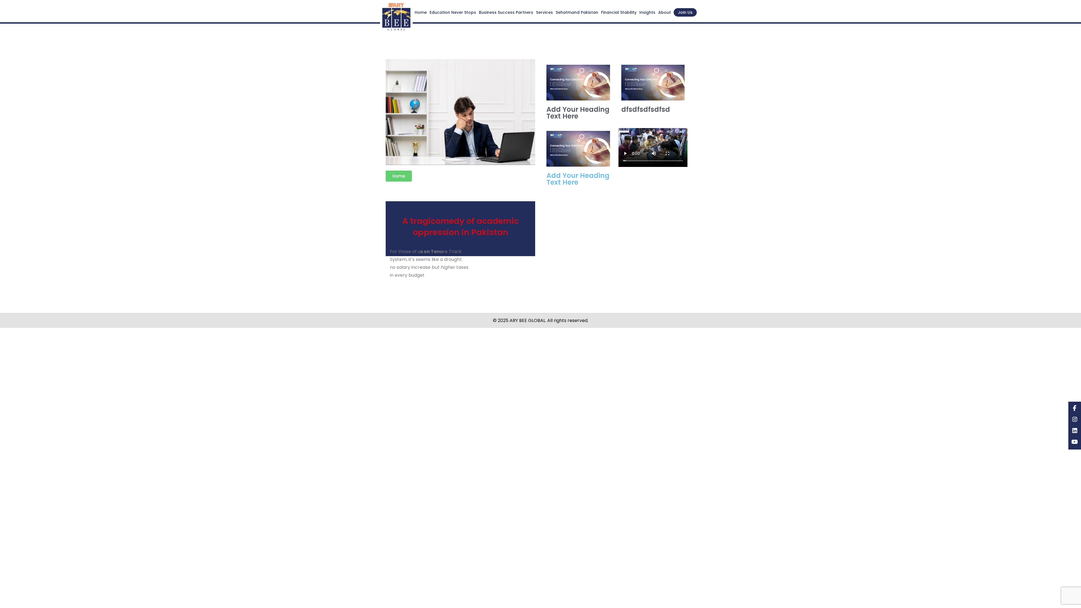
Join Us (685, 12)
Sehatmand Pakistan (577, 12)
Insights (647, 12)
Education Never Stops (453, 12)
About (664, 12)
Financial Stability (618, 12)
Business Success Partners (506, 12)
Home (421, 12)
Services (544, 12)
